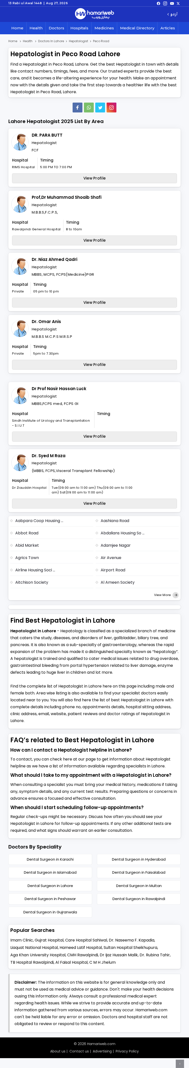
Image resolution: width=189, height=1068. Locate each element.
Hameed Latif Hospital (81, 947)
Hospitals (79, 28)
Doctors (56, 28)
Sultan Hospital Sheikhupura (130, 947)
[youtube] (172, 3)
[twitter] (178, 3)
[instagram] (111, 107)
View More (163, 595)
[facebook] (158, 3)
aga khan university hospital (37, 955)
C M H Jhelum (102, 962)
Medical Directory (137, 28)
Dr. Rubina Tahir (155, 955)
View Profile (94, 178)
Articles (167, 28)
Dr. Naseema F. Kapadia (131, 940)
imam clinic (21, 940)
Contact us (79, 1051)
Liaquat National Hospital (34, 947)
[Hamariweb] (94, 14)
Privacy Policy (127, 1051)
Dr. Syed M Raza (48, 456)
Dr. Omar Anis (46, 322)
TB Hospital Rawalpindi (32, 962)
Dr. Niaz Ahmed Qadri (54, 259)
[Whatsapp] (89, 107)
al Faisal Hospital (71, 962)
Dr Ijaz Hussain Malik (119, 955)
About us (57, 1051)
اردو (174, 14)
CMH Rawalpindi (82, 955)
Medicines (104, 28)
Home (17, 28)
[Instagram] (165, 3)
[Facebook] (77, 107)
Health (36, 28)
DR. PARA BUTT (47, 135)
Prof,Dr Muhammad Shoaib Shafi (66, 197)
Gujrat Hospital (49, 940)
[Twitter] (100, 107)
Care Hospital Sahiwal (86, 940)
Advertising (102, 1051)
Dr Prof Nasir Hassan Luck (59, 389)
